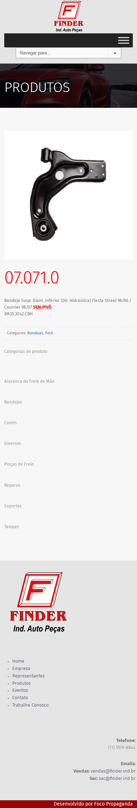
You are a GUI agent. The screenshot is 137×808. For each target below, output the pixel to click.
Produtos (21, 683)
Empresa (21, 668)
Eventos (20, 690)
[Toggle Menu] (123, 40)
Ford (49, 333)
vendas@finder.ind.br (113, 771)
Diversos (12, 444)
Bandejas (35, 333)
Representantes (28, 676)
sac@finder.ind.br (117, 778)
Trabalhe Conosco (30, 705)
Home (18, 661)
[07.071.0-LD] (68, 195)
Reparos (12, 486)
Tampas (11, 527)
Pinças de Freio (19, 464)
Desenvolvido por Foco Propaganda (93, 804)
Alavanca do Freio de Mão (29, 382)
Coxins (10, 423)
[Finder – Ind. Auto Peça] (68, 17)
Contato (20, 698)
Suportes (13, 506)
